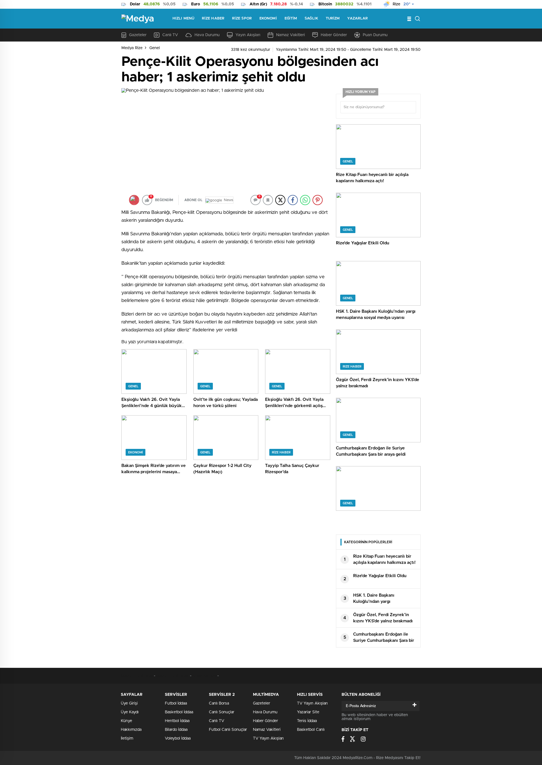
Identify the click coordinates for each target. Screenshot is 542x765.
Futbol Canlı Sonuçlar (228, 730)
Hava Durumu (207, 35)
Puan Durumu (375, 35)
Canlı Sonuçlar (221, 712)
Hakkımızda (131, 730)
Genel (154, 48)
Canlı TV (170, 35)
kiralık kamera (205, 676)
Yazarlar (357, 18)
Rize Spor (242, 18)
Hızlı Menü (183, 18)
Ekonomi (268, 18)
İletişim (127, 738)
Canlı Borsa (219, 703)
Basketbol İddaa (179, 712)
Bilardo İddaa (176, 730)
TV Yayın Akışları (268, 738)
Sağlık (311, 18)
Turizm (333, 18)
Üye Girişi (129, 703)
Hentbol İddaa (177, 721)
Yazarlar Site (308, 712)
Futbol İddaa (176, 703)
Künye (126, 721)
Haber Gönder (334, 35)
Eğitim (291, 18)
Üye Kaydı (130, 712)
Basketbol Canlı (311, 730)
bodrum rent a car (137, 676)
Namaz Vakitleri (290, 35)
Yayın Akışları (247, 35)
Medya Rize (132, 48)
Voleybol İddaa (178, 738)
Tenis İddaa (307, 721)
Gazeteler (138, 35)
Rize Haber (213, 18)
